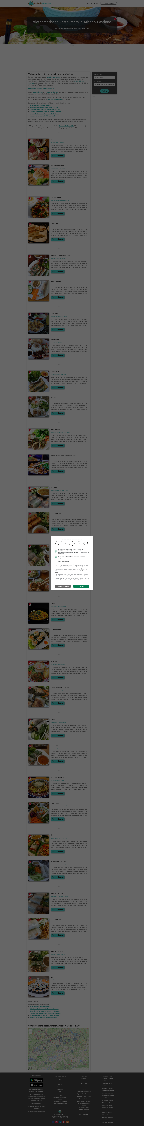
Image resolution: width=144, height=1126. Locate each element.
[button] (72, 561)
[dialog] (72, 563)
